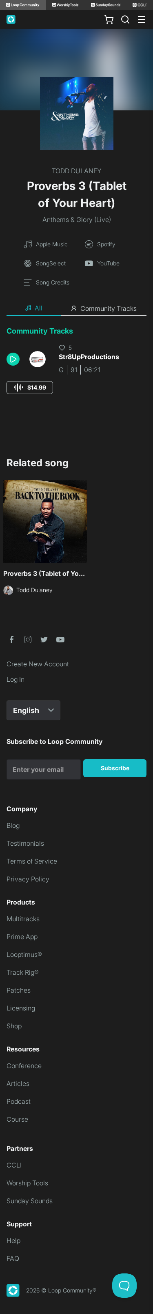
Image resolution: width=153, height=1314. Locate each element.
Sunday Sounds (30, 1201)
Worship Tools (27, 1183)
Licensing (21, 1008)
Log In (15, 679)
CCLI (14, 1165)
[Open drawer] (141, 19)
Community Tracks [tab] (108, 308)
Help (13, 1240)
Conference (24, 1066)
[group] (30, 387)
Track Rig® (23, 972)
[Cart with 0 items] (109, 19)
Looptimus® (24, 954)
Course (17, 1119)
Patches (19, 990)
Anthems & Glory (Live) (76, 219)
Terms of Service (32, 861)
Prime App (22, 937)
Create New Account (38, 664)
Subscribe (115, 768)
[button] (15, 359)
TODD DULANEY (77, 171)
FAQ (13, 1258)
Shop (14, 1026)
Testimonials (25, 843)
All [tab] (38, 308)
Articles (18, 1083)
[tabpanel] (76, 367)
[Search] (125, 19)
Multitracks (23, 919)
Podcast (19, 1101)
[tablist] (76, 308)
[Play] (13, 359)
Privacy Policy (28, 879)
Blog (13, 825)
